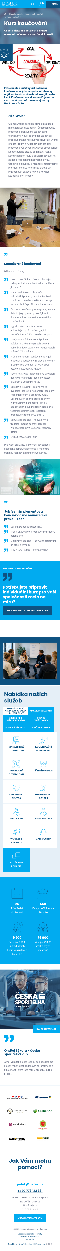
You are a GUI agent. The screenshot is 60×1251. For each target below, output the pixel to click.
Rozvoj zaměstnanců (40, 719)
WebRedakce (27, 1244)
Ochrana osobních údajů (30, 1237)
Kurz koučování (14, 17)
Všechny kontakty (30, 1218)
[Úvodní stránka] (9, 4)
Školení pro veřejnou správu (16, 719)
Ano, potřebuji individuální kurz (27, 610)
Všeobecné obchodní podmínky (30, 1234)
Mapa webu (30, 1239)
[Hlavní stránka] (5, 14)
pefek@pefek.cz (30, 1184)
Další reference (46, 1029)
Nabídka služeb (16, 14)
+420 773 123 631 (30, 1191)
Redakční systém (15, 1244)
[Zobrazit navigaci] (53, 4)
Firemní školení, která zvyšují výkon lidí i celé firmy (15, 710)
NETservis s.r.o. (39, 1244)
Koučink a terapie (41, 727)
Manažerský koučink (34, 14)
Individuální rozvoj (15, 727)
